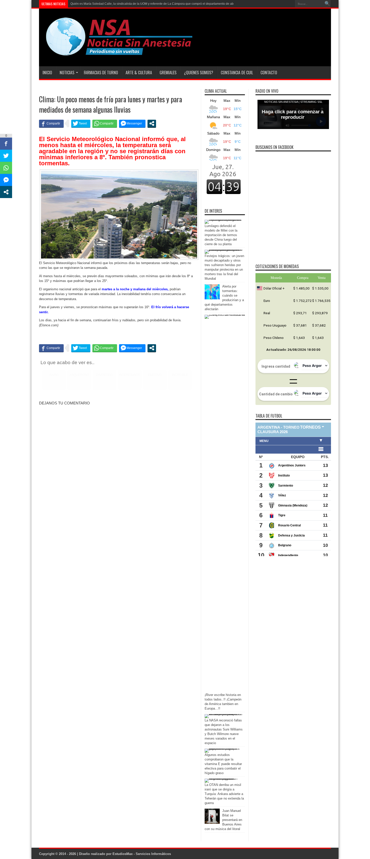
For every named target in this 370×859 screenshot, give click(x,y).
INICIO (47, 73)
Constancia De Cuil (237, 73)
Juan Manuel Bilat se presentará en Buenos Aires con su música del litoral (223, 820)
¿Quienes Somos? (198, 73)
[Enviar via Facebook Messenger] (132, 123)
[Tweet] (80, 123)
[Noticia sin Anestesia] (116, 54)
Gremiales (168, 73)
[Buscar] (327, 4)
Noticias (67, 73)
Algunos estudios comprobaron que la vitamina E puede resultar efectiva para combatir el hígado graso (223, 764)
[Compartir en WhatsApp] (104, 123)
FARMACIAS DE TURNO (101, 73)
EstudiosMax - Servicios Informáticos (142, 854)
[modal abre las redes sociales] (151, 123)
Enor (73, 4)
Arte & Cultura (139, 73)
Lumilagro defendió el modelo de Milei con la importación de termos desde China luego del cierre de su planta (221, 235)
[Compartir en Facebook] (51, 123)
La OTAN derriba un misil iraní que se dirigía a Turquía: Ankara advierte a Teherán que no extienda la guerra (224, 794)
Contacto (269, 73)
